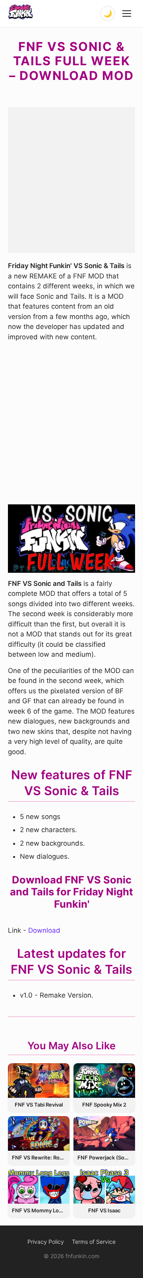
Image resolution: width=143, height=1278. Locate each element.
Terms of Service (94, 1241)
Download (44, 930)
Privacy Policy (45, 1241)
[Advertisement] (71, 178)
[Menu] (127, 13)
